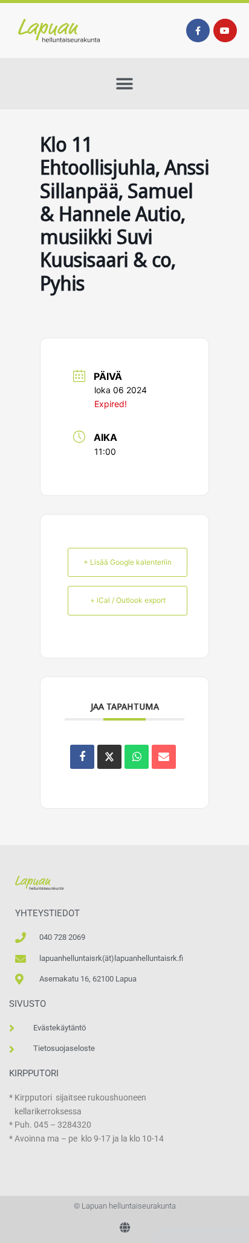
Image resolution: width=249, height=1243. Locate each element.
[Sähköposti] (164, 757)
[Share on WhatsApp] (136, 757)
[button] (124, 83)
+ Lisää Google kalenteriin (127, 562)
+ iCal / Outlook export (128, 600)
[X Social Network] (109, 757)
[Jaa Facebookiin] (82, 757)
